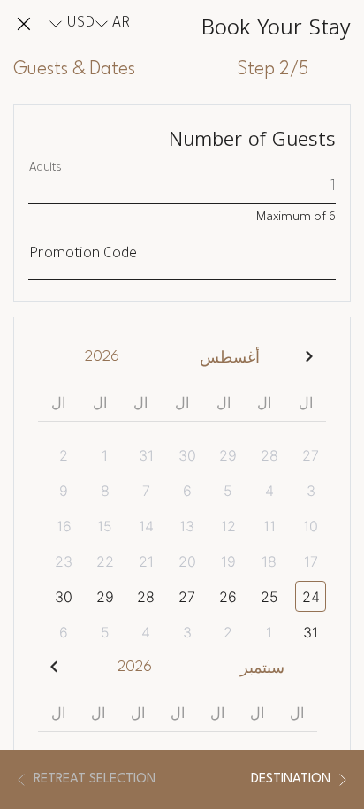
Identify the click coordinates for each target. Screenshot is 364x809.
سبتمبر (262, 668)
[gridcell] (305, 454)
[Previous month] (309, 357)
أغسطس (230, 358)
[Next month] (54, 667)
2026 (102, 356)
